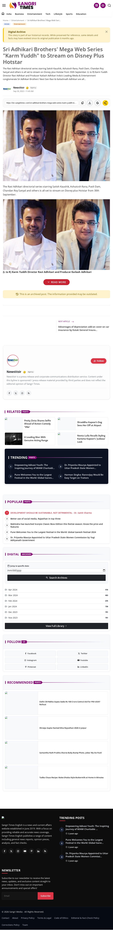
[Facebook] (4, 851)
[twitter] (15, 393)
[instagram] (22, 393)
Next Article (64, 321)
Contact (5, 918)
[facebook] (9, 393)
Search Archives (56, 577)
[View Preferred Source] (97, 103)
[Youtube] (24, 851)
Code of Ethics (61, 918)
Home (5, 20)
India (8, 14)
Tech (48, 14)
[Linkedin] (38, 851)
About (15, 918)
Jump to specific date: (18, 566)
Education (81, 14)
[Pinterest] (31, 851)
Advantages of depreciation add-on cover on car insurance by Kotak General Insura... (83, 328)
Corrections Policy (10, 924)
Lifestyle (58, 14)
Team (25, 924)
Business (19, 14)
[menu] (4, 5)
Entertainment (34, 14)
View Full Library (56, 626)
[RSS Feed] (28, 393)
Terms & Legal (44, 918)
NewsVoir (18, 87)
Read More (56, 282)
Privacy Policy (27, 918)
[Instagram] (18, 851)
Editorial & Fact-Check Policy (85, 918)
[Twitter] (11, 851)
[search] (109, 5)
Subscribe (45, 895)
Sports (69, 14)
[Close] (106, 32)
